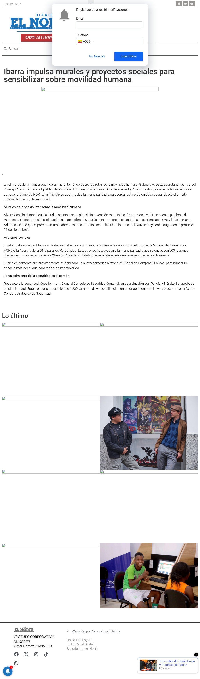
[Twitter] (185, 3)
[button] (95, 631)
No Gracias (97, 56)
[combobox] (85, 41)
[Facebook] (179, 3)
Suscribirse (129, 56)
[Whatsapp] (16, 663)
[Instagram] (36, 654)
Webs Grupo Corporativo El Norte (96, 631)
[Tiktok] (46, 654)
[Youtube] (192, 3)
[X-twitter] (26, 654)
